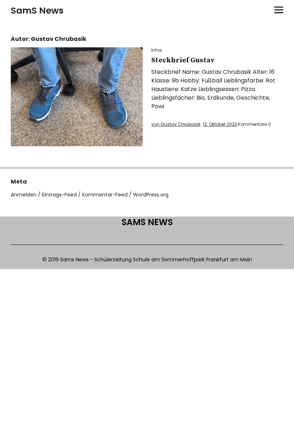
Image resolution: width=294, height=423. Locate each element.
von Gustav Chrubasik (175, 124)
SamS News (37, 10)
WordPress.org (151, 194)
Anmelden (24, 194)
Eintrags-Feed (59, 194)
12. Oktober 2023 (220, 124)
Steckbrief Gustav (182, 60)
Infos (156, 50)
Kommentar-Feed (105, 194)
